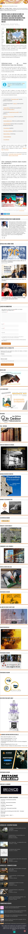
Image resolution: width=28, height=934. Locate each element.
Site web (3, 332)
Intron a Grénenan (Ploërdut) (6, 738)
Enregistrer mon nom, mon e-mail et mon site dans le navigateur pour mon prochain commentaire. (12, 337)
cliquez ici (15, 103)
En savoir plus (21, 210)
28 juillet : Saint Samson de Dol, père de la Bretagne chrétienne (14, 6)
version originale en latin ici (9, 109)
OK (14, 932)
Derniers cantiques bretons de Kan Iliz (10, 734)
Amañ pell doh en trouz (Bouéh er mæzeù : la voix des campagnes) (14, 741)
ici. (6, 113)
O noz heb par (6, 139)
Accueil (2, 8)
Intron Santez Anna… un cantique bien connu (17, 842)
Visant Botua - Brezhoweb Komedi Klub (8, 799)
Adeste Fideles (6, 107)
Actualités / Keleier (8, 8)
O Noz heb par (6, 128)
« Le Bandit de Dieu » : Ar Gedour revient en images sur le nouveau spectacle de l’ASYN (13, 298)
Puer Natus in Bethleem (8, 131)
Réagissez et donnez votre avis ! (8, 24)
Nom (2, 324)
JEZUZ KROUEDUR (7, 123)
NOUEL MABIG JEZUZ (8, 120)
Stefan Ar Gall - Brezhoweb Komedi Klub (8, 808)
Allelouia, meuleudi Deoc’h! (6, 744)
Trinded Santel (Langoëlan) (6, 739)
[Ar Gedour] (14, 2)
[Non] (26, 929)
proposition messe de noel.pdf (15, 154)
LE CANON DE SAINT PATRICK (14, 849)
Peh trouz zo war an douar (9, 116)
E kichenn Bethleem (7, 136)
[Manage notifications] (25, 931)
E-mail (3, 328)
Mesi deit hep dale (14, 99)
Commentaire (4, 312)
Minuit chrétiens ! (7, 133)
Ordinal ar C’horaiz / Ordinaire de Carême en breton (11, 745)
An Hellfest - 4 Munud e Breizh (6, 805)
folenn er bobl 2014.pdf (13, 155)
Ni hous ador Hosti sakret (6, 736)
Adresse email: (4, 358)
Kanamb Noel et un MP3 (14, 112)
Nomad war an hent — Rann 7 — (7, 815)
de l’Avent (6, 149)
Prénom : (3, 353)
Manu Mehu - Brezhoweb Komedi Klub (8, 802)
